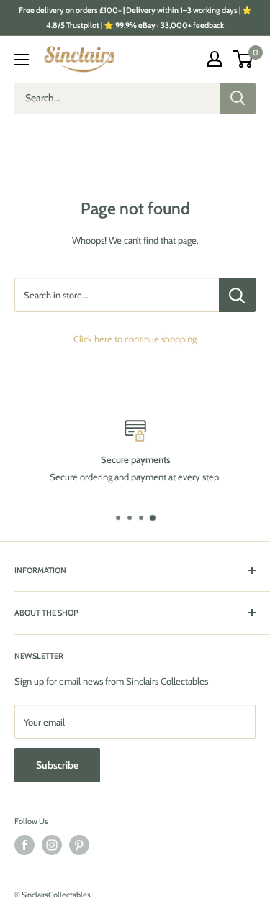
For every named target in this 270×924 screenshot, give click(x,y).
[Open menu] (21, 59)
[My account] (214, 59)
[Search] (238, 98)
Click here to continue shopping (135, 338)
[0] (244, 59)
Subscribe (57, 765)
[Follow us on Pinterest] (79, 845)
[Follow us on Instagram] (52, 845)
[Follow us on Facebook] (24, 845)
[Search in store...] (237, 295)
